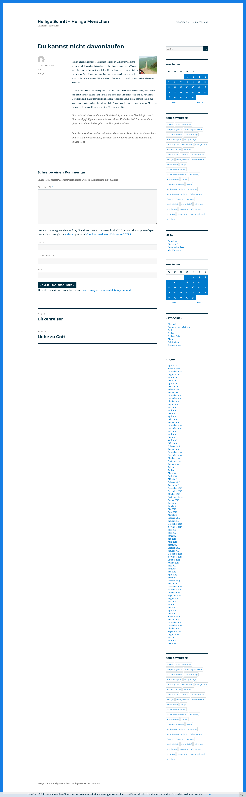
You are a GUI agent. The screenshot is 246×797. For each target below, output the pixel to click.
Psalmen (184, 209)
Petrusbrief (186, 204)
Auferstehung (191, 134)
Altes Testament (183, 124)
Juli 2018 (172, 431)
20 (175, 92)
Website (42, 270)
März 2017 (172, 479)
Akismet (69, 234)
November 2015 (175, 527)
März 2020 (173, 386)
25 (205, 92)
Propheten (172, 209)
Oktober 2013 (174, 560)
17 (199, 87)
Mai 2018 (172, 437)
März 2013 (172, 578)
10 (199, 82)
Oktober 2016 (174, 494)
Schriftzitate (173, 342)
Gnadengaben (197, 154)
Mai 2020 (172, 380)
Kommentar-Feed (176, 247)
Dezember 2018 (175, 425)
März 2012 (172, 613)
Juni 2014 (172, 536)
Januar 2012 (173, 619)
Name (41, 242)
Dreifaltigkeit (173, 144)
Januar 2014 (173, 551)
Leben (184, 179)
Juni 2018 (172, 434)
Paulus (190, 199)
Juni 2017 (172, 470)
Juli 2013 (172, 566)
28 (181, 97)
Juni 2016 (172, 506)
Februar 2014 (174, 548)
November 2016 (175, 491)
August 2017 (173, 464)
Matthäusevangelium (177, 194)
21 (181, 92)
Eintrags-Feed (174, 244)
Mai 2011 (172, 643)
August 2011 (173, 634)
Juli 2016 (172, 503)
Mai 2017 (172, 473)
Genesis (184, 154)
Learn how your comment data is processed (106, 290)
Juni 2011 (172, 640)
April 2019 (172, 416)
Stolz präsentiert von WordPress (87, 783)
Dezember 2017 (175, 452)
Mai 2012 (172, 607)
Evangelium (201, 144)
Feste (170, 330)
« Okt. (174, 102)
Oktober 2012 (174, 593)
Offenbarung (196, 194)
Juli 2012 (172, 601)
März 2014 (172, 545)
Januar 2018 (173, 449)
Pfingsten (198, 204)
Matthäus (192, 189)
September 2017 (175, 461)
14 (181, 87)
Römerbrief (196, 209)
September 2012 (175, 596)
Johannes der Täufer (176, 169)
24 (199, 92)
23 (193, 92)
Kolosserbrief (173, 179)
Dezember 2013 (175, 554)
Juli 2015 (172, 530)
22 (187, 92)
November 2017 (175, 455)
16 (193, 87)
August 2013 (173, 563)
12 (169, 87)
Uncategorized (174, 345)
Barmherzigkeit (174, 139)
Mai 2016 (172, 509)
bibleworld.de (200, 22)
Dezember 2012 (175, 587)
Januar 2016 (173, 521)
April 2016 (172, 512)
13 (175, 87)
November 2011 (175, 625)
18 (205, 87)
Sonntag (171, 214)
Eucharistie (187, 144)
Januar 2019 (173, 422)
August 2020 (173, 374)
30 (193, 97)
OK (209, 794)
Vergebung (183, 214)
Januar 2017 (173, 485)
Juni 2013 (172, 569)
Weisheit (171, 219)
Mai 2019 (172, 413)
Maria (189, 184)
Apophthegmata (174, 129)
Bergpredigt (190, 139)
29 (187, 97)
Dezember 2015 (175, 524)
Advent (170, 124)
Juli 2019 (172, 407)
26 (169, 97)
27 (175, 97)
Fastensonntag (174, 149)
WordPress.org (175, 250)
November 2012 (175, 590)
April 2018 (172, 440)
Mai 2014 (172, 539)
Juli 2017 (172, 467)
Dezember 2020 (175, 371)
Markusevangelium (176, 189)
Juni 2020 (172, 377)
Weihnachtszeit (198, 214)
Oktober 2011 (174, 628)
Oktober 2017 (174, 458)
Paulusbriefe (173, 204)
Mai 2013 (172, 572)
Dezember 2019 (175, 395)
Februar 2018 (174, 446)
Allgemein (172, 324)
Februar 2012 (174, 616)
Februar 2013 (174, 581)
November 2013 (175, 557)
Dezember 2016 (175, 488)
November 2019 (175, 398)
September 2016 (175, 497)
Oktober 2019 (174, 401)
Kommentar (45, 187)
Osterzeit (180, 199)
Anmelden (172, 241)
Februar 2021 (174, 368)
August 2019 (173, 404)
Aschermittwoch (174, 134)
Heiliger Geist (182, 159)
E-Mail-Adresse (47, 256)
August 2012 (173, 599)
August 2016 (173, 500)
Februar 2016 (174, 518)
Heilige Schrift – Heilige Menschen (73, 21)
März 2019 (173, 419)
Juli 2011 (171, 637)
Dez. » (200, 102)
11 (205, 82)
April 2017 (172, 476)
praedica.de (182, 22)
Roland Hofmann (46, 65)
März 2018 (172, 443)
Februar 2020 (174, 389)
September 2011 (175, 631)
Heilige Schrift (198, 159)
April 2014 (172, 542)
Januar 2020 (173, 392)
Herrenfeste (172, 164)
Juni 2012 (172, 604)
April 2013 (172, 575)
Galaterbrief (172, 154)
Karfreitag (194, 174)
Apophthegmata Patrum (179, 327)
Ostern (170, 199)
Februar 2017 (174, 482)
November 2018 (175, 428)
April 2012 (172, 610)
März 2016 (173, 515)
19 (169, 92)
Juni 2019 (172, 410)
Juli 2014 (172, 533)
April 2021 (172, 365)
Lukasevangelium (175, 184)
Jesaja (183, 164)
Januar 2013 (173, 584)
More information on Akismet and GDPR (108, 234)
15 (187, 87)
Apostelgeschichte (193, 129)
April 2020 (172, 383)
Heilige (41, 73)
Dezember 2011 (175, 622)
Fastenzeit (188, 149)
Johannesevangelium (177, 174)
